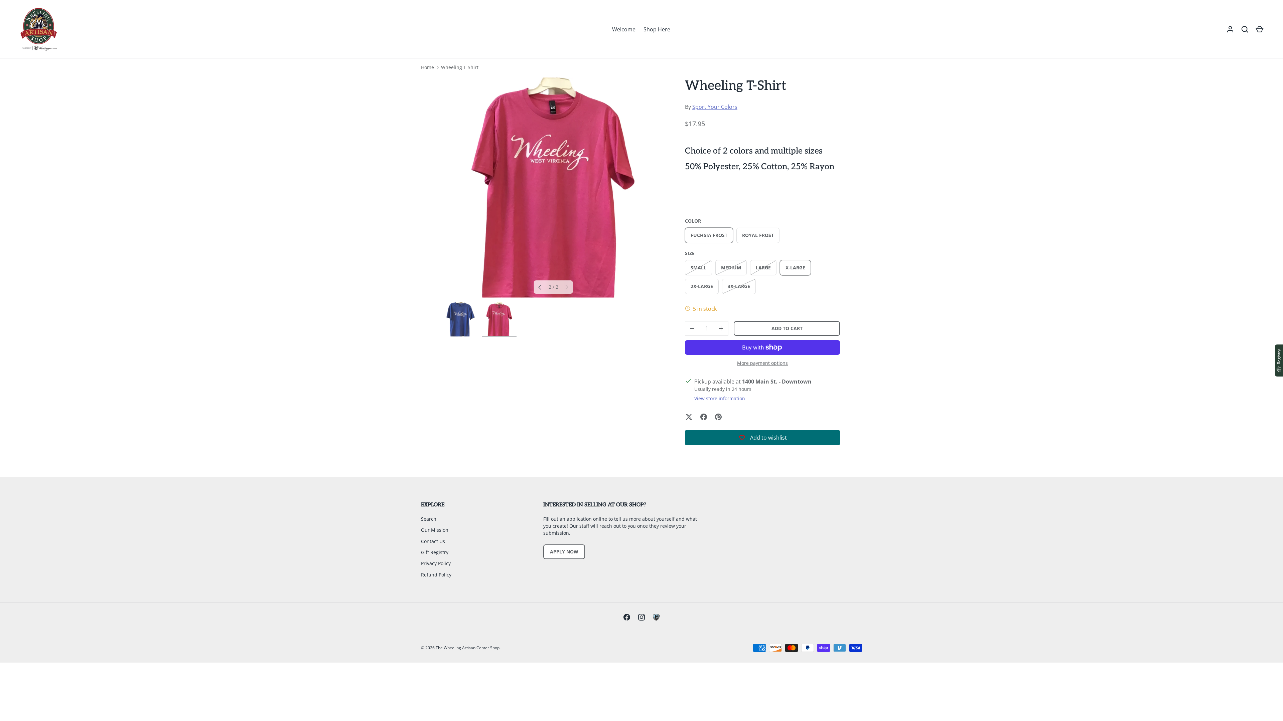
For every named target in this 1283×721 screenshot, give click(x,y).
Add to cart (787, 328)
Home (427, 67)
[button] (1245, 29)
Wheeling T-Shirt (459, 67)
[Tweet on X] (689, 417)
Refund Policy (436, 574)
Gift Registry (434, 552)
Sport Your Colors (714, 106)
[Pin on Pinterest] (718, 417)
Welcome (623, 29)
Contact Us (433, 541)
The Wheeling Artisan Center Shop (468, 648)
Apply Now (564, 551)
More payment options (762, 363)
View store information (719, 398)
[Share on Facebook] (703, 417)
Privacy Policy (436, 563)
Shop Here (657, 29)
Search (428, 519)
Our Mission (434, 530)
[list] (553, 187)
